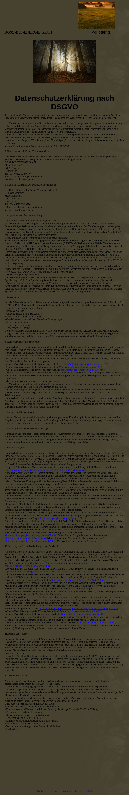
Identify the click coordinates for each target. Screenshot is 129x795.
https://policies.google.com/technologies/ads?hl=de (31, 541)
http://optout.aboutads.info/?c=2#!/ (84, 367)
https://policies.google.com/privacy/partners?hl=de (31, 535)
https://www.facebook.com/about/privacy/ (96, 622)
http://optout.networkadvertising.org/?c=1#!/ (86, 364)
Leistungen (65, 791)
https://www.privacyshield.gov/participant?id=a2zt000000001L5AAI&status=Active (47, 470)
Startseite (41, 791)
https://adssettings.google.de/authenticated (27, 538)
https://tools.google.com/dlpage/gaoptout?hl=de (63, 518)
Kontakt (88, 791)
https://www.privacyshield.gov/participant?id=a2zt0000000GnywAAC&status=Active (48, 571)
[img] (64, 15)
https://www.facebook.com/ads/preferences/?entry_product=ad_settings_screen (79, 608)
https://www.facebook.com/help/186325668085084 (77, 580)
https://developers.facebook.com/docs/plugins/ (27, 566)
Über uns (53, 791)
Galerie (77, 791)
